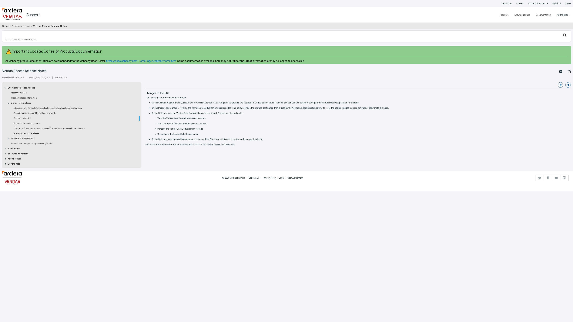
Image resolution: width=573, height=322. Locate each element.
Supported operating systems (27, 123)
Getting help (14, 164)
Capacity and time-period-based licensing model (35, 113)
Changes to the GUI (22, 118)
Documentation (543, 15)
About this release (19, 93)
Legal (281, 178)
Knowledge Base (522, 15)
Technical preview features (23, 138)
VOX (530, 3)
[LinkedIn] (548, 177)
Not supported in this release (26, 133)
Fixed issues (14, 148)
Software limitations (18, 154)
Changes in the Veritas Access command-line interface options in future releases (49, 128)
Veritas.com (507, 3)
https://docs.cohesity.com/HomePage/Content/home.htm (141, 61)
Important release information (24, 98)
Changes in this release (21, 103)
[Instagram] (564, 177)
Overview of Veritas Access (21, 88)
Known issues (14, 159)
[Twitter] (540, 177)
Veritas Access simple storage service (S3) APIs (32, 143)
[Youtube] (556, 177)
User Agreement (295, 178)
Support (6, 26)
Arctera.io (520, 3)
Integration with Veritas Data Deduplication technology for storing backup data (48, 108)
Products (504, 15)
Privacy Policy (269, 178)
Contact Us (254, 178)
